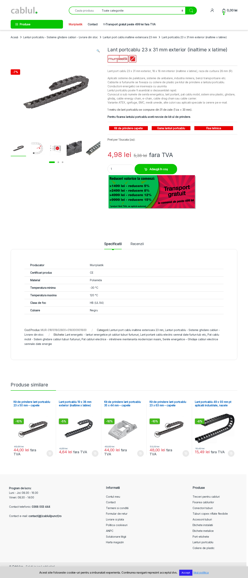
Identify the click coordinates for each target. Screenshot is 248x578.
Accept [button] (186, 572)
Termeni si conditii (117, 508)
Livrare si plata (115, 519)
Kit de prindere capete (128, 128)
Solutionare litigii (116, 536)
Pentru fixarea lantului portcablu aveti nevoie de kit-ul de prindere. (149, 116)
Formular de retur (116, 513)
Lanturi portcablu (203, 542)
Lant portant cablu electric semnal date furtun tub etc (173, 334)
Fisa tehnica (213, 128)
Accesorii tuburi (202, 519)
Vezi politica (201, 572)
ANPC (109, 530)
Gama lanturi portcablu (171, 128)
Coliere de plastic (203, 548)
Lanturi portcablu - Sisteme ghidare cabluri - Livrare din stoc (60, 37)
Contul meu (113, 496)
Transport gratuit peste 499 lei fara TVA (130, 24)
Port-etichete (201, 536)
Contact (92, 24)
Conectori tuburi (203, 508)
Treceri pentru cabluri (206, 496)
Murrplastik (75, 24)
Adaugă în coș (159, 169)
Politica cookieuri (116, 525)
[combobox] (84, 10)
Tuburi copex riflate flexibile (210, 513)
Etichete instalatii (203, 525)
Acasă (14, 37)
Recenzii (137, 244)
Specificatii (112, 244)
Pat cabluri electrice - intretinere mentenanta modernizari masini (121, 339)
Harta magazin (115, 542)
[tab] (112, 245)
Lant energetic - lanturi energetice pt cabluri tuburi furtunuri (102, 334)
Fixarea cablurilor (203, 502)
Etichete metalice (203, 530)
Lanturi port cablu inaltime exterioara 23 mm (130, 37)
